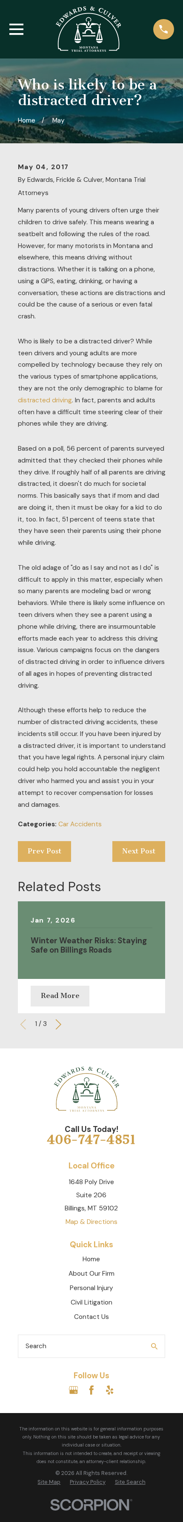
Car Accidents (80, 824)
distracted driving (45, 400)
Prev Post (44, 851)
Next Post (138, 851)
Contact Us (91, 1317)
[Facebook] (91, 1390)
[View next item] (58, 1024)
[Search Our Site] (154, 1346)
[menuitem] (48, 1482)
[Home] (88, 29)
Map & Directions (91, 1222)
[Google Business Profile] (73, 1390)
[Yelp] (109, 1390)
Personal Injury (91, 1288)
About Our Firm (91, 1273)
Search (36, 1346)
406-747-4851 (91, 1139)
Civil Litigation (91, 1302)
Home (91, 1259)
